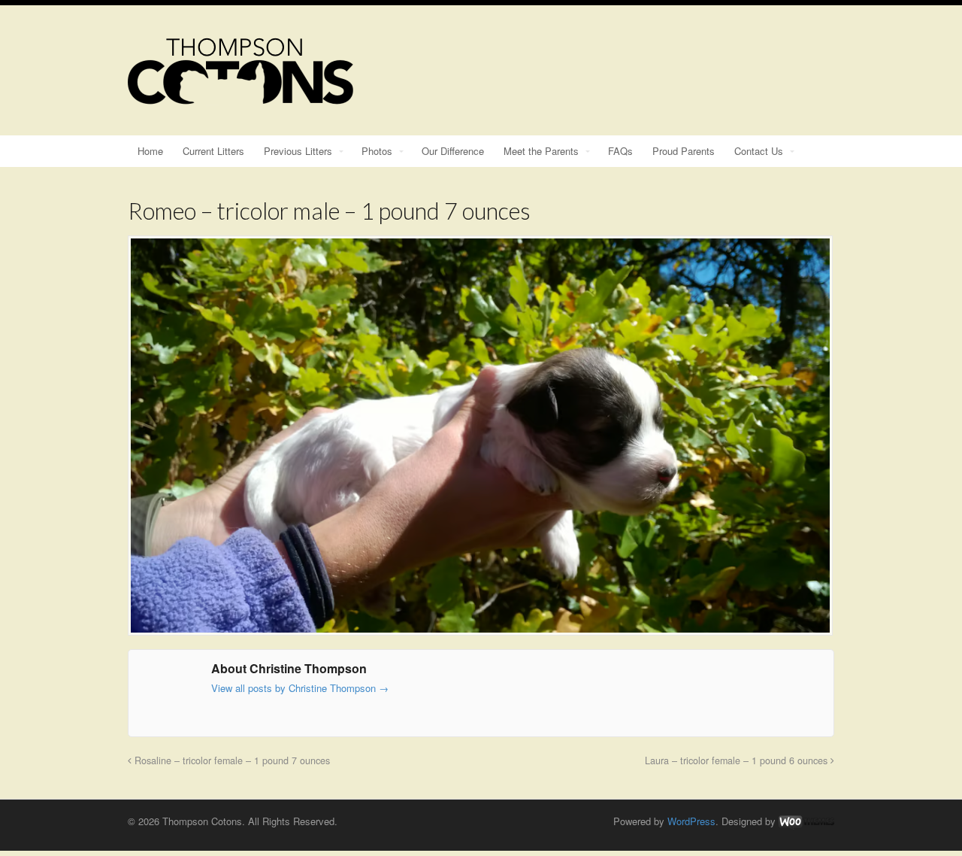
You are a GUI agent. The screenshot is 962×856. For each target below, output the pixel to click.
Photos (377, 151)
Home (150, 151)
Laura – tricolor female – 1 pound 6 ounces (737, 760)
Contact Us (758, 151)
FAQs (620, 151)
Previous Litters (298, 151)
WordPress (691, 821)
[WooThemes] (806, 821)
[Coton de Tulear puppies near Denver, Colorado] (240, 97)
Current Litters (213, 151)
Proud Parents (683, 151)
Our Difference (453, 151)
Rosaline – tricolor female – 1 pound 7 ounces (231, 760)
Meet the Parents (541, 151)
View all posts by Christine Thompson (300, 688)
